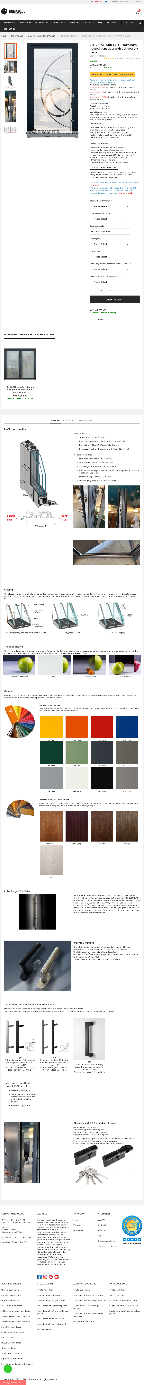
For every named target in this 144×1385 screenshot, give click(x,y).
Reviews (68, 420)
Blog (99, 1235)
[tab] (55, 421)
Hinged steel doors (10, 1300)
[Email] (91, 328)
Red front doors (8, 1337)
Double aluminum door (83, 1321)
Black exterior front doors (12, 1332)
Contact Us (102, 1225)
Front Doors (17, 36)
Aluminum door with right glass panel (87, 1307)
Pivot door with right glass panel (123, 1305)
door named (97, 87)
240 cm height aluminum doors (15, 1311)
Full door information (104, 167)
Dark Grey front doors (11, 1327)
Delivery (101, 1230)
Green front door (9, 1348)
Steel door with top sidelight (50, 1295)
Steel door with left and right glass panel (52, 1312)
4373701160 (13, 1229)
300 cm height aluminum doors (15, 1321)
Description (85, 420)
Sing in (76, 1220)
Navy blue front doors (11, 1342)
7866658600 (16, 1232)
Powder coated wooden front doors (17, 1364)
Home (3, 36)
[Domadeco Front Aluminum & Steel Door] (13, 11)
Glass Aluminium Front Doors (41, 36)
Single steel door (45, 1290)
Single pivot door (117, 1290)
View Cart (77, 1225)
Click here (94, 185)
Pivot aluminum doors (11, 1295)
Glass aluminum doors (11, 1305)
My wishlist (78, 1230)
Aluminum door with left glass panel (89, 1300)
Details (55, 420)
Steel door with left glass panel (51, 1300)
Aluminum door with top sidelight (88, 1295)
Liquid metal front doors (12, 1358)
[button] (10, 66)
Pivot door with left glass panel (123, 1300)
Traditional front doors (11, 1353)
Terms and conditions (107, 1246)
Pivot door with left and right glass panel (124, 1312)
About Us (101, 1220)
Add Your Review (132, 58)
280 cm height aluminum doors (15, 1316)
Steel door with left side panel (50, 1318)
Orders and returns (106, 1241)
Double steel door (45, 1329)
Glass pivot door (116, 1295)
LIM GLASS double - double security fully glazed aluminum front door (20, 390)
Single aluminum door (83, 1290)
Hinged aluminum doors (12, 1290)
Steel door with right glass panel (52, 1305)
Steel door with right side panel (51, 1324)
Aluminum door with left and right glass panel (88, 1314)
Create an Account (120, 2)
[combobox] (132, 23)
